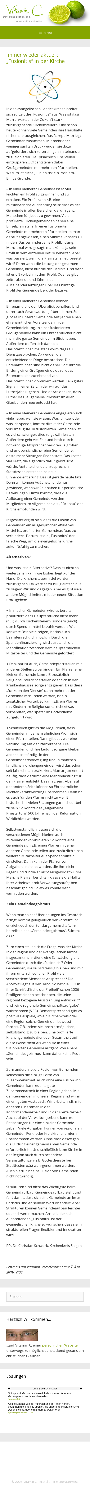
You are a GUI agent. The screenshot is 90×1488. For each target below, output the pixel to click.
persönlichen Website (60, 1345)
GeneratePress (67, 1481)
